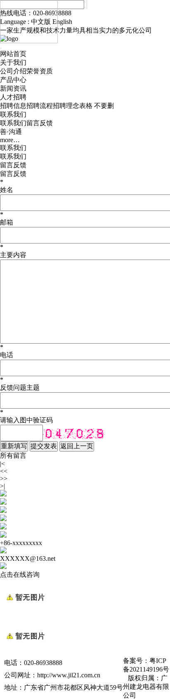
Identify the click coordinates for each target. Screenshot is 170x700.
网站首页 (13, 53)
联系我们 (13, 114)
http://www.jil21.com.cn (68, 675)
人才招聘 (13, 97)
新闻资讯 (13, 88)
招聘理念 (66, 105)
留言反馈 (39, 122)
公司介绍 (13, 71)
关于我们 (13, 62)
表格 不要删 (96, 105)
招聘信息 (13, 105)
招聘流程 (39, 105)
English (62, 21)
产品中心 (13, 79)
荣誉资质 (39, 71)
